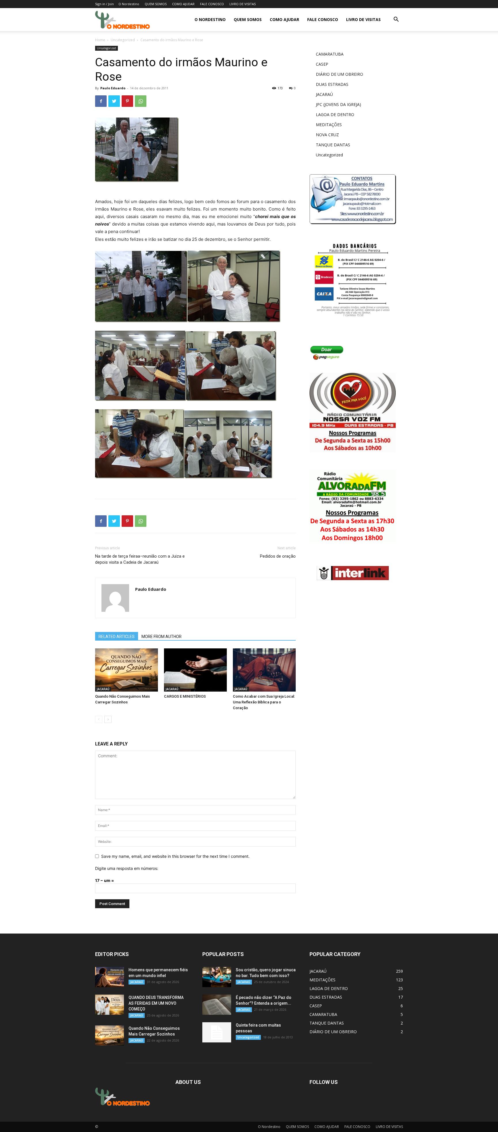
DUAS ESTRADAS (332, 84)
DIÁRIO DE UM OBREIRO (339, 74)
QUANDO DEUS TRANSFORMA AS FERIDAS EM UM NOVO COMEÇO (156, 1003)
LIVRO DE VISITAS (242, 4)
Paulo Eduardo (112, 88)
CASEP (322, 64)
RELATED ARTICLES (117, 636)
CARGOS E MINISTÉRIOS (185, 696)
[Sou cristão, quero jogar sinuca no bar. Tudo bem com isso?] (216, 977)
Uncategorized (123, 39)
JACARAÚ (103, 689)
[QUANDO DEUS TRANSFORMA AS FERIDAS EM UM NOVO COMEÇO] (109, 1005)
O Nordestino (128, 4)
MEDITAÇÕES (329, 124)
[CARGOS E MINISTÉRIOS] (195, 670)
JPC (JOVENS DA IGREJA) (338, 104)
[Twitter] (114, 101)
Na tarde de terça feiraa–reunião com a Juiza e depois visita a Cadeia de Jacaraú (140, 559)
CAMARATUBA (330, 54)
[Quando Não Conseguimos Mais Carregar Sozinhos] (126, 670)
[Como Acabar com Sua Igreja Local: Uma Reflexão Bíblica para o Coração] (264, 670)
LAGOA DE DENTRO (335, 114)
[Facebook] (101, 101)
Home (100, 39)
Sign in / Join (104, 4)
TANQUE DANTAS (333, 144)
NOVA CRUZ (327, 134)
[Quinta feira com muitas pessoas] (216, 1032)
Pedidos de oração (278, 556)
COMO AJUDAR (183, 4)
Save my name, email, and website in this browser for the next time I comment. (175, 856)
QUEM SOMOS (156, 4)
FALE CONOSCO (212, 4)
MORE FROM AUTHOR (162, 636)
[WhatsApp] (140, 101)
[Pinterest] (127, 101)
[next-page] (108, 719)
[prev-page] (98, 719)
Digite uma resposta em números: (126, 868)
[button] (396, 20)
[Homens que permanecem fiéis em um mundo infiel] (109, 977)
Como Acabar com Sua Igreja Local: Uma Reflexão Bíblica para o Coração (264, 702)
